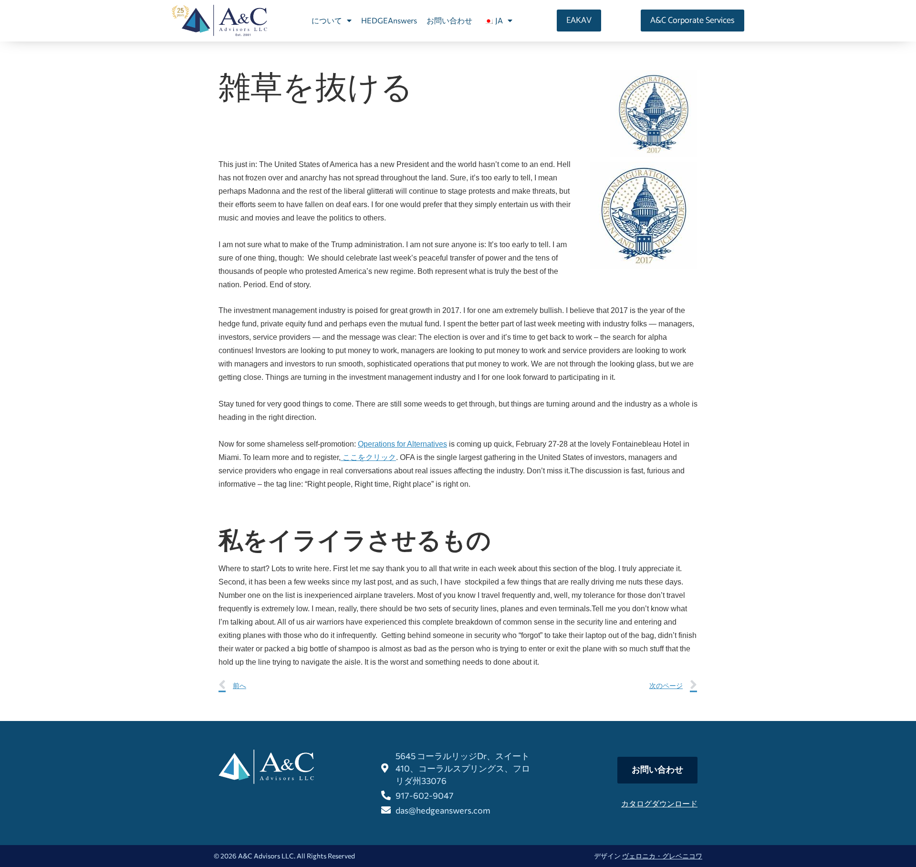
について (327, 20)
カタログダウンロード (659, 803)
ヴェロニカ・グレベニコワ (662, 856)
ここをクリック (368, 457)
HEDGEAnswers (389, 20)
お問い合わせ (449, 20)
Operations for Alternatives (402, 444)
